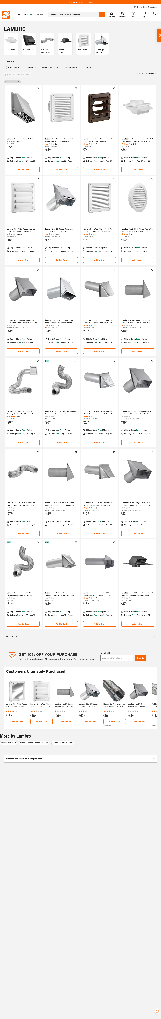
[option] (154, 636)
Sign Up (140, 658)
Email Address (106, 653)
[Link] (23, 130)
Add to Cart (23, 169)
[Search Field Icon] (102, 14)
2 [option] (149, 636)
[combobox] (73, 14)
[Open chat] (159, 35)
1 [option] (144, 636)
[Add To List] (38, 88)
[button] (147, 73)
